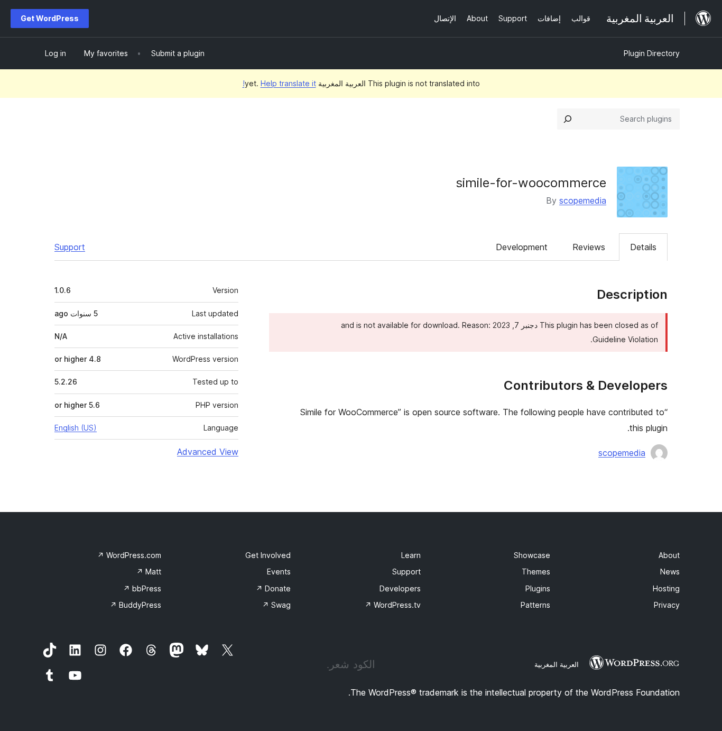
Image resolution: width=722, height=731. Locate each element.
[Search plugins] (567, 119)
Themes (536, 571)
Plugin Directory (652, 53)
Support (69, 247)
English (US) (75, 427)
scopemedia (582, 200)
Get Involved (268, 555)
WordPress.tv (393, 604)
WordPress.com (129, 555)
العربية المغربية (556, 664)
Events (279, 571)
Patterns (535, 604)
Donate (273, 588)
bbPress (142, 588)
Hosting (666, 588)
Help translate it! (279, 83)
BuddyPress (135, 604)
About (669, 555)
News (670, 571)
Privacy (667, 604)
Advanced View (207, 451)
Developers (400, 588)
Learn (411, 555)
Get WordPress (50, 18)
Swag (276, 604)
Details (643, 247)
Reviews (588, 247)
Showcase (532, 555)
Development (522, 247)
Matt (148, 571)
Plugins (537, 588)
